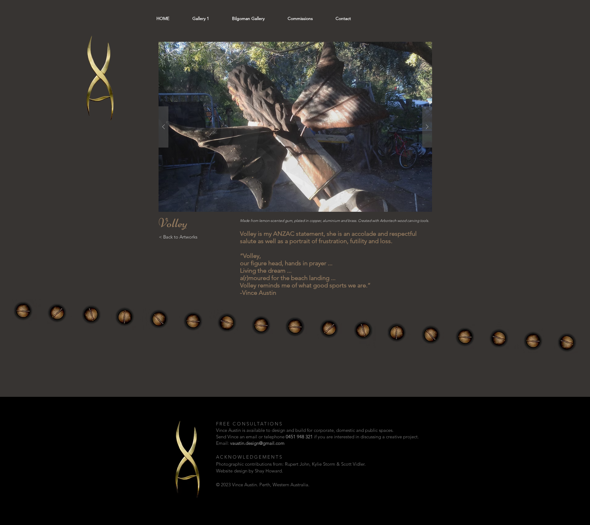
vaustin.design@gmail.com (257, 443)
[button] (295, 127)
